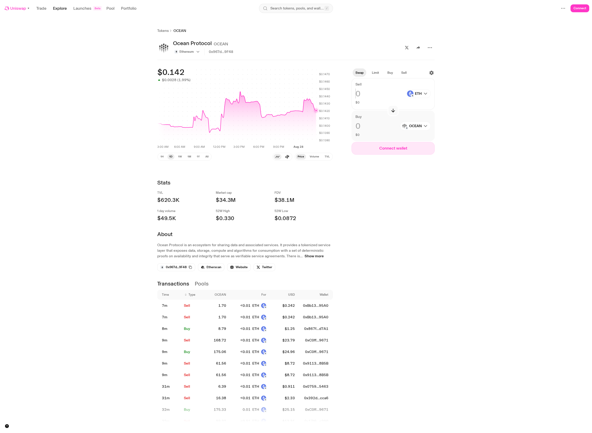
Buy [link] (187, 328)
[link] (211, 267)
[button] (17, 8)
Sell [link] (187, 305)
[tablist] (314, 157)
